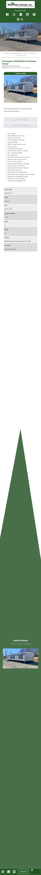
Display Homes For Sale (14, 67)
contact (23, 872)
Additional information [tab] (20, 125)
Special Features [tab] (20, 119)
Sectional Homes (15, 53)
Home (6, 53)
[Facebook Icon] (7, 14)
